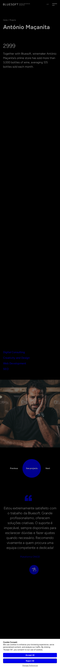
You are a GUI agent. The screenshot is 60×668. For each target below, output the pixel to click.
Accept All (30, 655)
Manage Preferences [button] (30, 665)
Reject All (30, 661)
